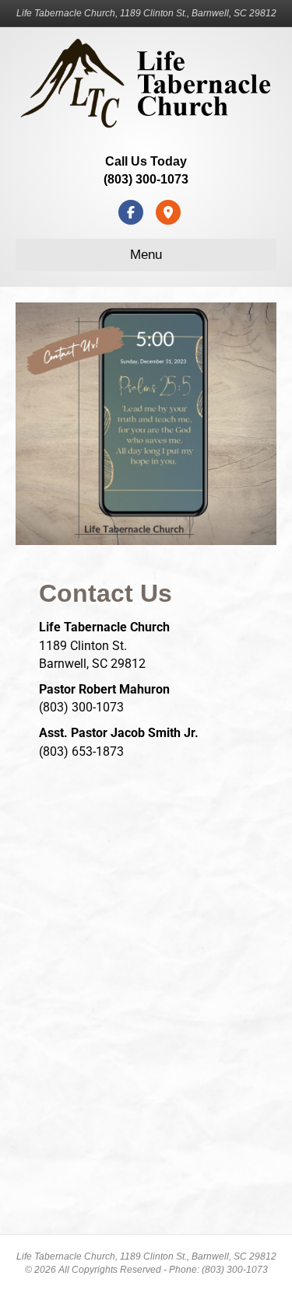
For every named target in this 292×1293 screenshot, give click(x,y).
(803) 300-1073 (146, 179)
